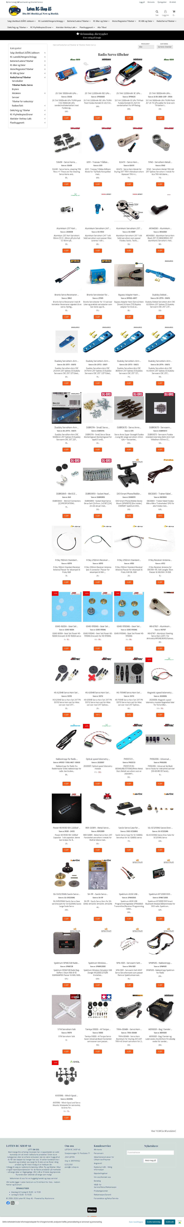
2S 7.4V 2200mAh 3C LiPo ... (129, 93)
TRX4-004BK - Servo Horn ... (129, 1029)
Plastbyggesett (17, 122)
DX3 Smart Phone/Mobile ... (129, 493)
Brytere (15, 89)
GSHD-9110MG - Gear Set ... (98, 626)
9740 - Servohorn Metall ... (160, 162)
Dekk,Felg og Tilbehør (20, 110)
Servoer (15, 97)
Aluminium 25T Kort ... (67, 228)
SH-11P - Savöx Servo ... (98, 894)
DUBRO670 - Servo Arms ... (129, 427)
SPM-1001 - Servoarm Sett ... (129, 963)
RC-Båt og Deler (17, 73)
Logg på (142, 2)
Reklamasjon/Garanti (102, 1195)
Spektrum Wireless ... (97, 963)
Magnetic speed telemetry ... (160, 692)
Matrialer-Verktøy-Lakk (20, 118)
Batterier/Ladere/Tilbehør (21, 61)
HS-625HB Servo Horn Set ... (66, 692)
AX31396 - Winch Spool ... (66, 1095)
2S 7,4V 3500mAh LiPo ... (66, 93)
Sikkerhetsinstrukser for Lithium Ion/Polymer (104, 1158)
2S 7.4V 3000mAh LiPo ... (160, 93)
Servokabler (17, 81)
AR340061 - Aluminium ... (160, 228)
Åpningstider (162, 2)
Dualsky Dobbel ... (160, 295)
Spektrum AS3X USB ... (129, 894)
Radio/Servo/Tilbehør (20, 77)
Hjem (55, 45)
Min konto (151, 2)
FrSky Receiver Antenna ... (160, 560)
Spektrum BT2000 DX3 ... (160, 894)
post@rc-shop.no (72, 1167)
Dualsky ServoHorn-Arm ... (66, 361)
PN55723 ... (129, 759)
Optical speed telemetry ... (98, 759)
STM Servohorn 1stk (67, 1029)
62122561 (69, 1164)
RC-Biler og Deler (18, 65)
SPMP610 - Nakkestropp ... (160, 963)
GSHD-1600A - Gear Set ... (66, 626)
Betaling (97, 1181)
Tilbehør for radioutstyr (22, 101)
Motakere (16, 93)
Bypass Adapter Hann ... (129, 295)
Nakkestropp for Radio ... (66, 759)
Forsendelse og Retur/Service (106, 1198)
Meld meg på (150, 1160)
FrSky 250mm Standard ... (129, 560)
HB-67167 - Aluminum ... (160, 626)
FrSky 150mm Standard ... (66, 560)
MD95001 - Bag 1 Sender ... (160, 1029)
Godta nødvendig (153, 1222)
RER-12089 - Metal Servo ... (98, 828)
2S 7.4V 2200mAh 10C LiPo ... (98, 93)
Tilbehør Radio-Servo (22, 85)
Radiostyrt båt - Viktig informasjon (103, 1168)
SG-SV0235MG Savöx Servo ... (66, 894)
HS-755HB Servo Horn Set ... (129, 692)
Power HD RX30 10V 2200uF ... (66, 828)
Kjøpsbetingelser (101, 1173)
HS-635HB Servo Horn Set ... (97, 692)
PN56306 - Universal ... (160, 759)
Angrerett (98, 1163)
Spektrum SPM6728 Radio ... (66, 963)
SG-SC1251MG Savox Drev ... (160, 828)
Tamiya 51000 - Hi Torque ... (97, 1029)
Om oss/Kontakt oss (102, 1177)
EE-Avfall (173, 2)
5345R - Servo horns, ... (66, 162)
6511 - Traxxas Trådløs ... (98, 162)
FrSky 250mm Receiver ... (97, 560)
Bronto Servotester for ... (98, 295)
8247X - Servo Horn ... (129, 162)
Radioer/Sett (17, 105)
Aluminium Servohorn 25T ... (129, 228)
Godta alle (170, 1222)
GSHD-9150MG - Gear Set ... (129, 626)
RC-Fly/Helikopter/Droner (21, 114)
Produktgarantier (101, 1191)
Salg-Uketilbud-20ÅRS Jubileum (24, 52)
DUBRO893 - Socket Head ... (97, 493)
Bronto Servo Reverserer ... (67, 295)
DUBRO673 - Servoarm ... (160, 427)
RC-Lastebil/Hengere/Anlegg (23, 57)
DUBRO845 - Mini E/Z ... (66, 493)
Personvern (99, 1153)
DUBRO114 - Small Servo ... (97, 427)
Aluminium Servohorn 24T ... (98, 228)
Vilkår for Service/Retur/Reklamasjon (105, 1186)
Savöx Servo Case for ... (129, 828)
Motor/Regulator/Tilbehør (21, 69)
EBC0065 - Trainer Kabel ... (160, 493)
